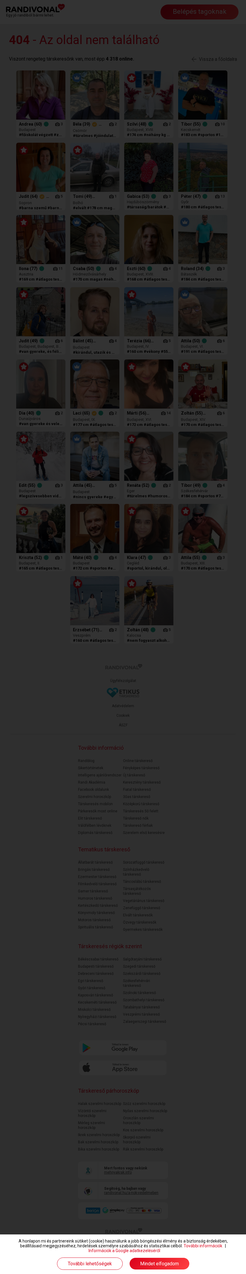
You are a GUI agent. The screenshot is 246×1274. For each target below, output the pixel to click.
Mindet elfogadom (159, 1264)
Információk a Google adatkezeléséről (124, 1250)
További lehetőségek (90, 1264)
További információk (203, 1245)
